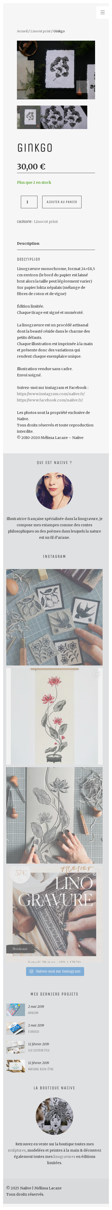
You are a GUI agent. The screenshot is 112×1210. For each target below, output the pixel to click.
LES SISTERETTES (38, 1050)
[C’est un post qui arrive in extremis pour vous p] (54, 716)
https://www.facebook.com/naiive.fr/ (50, 400)
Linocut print (40, 31)
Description (28, 243)
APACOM (33, 1013)
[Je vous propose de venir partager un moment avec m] (54, 914)
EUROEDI (33, 1032)
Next (82, 87)
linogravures (64, 1156)
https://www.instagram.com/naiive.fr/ (51, 394)
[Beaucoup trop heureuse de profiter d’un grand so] (54, 617)
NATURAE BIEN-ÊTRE (41, 1069)
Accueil (22, 31)
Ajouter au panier (62, 202)
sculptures (17, 1150)
